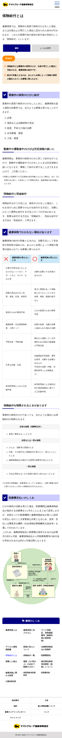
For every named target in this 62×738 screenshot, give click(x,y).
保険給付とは (11, 655)
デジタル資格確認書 (11, 648)
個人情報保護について (46, 706)
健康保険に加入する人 (29, 631)
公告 (46, 700)
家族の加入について (29, 648)
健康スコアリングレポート (15, 712)
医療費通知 (46, 655)
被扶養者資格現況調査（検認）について (47, 664)
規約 (15, 706)
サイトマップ (15, 718)
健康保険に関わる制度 (11, 674)
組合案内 (15, 700)
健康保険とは (11, 630)
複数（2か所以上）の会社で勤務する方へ (29, 664)
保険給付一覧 (29, 655)
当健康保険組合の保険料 (47, 648)
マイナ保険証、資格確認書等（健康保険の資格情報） (47, 635)
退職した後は (11, 661)
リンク (46, 712)
